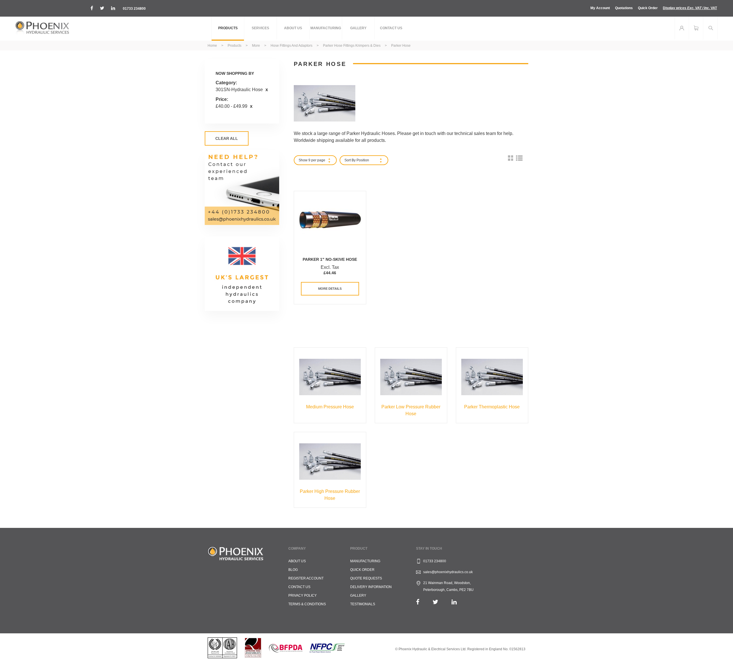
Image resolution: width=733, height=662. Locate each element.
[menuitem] (228, 29)
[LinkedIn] (454, 602)
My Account (600, 8)
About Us (297, 561)
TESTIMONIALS (362, 604)
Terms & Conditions (307, 604)
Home (213, 46)
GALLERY (358, 596)
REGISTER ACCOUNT (306, 578)
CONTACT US (299, 587)
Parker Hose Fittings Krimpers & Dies (352, 46)
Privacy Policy (302, 596)
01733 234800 (134, 9)
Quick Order (648, 8)
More (256, 46)
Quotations (624, 8)
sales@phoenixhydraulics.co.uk (448, 572)
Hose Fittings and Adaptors (292, 46)
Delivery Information (371, 587)
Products (235, 46)
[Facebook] (417, 602)
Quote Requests (366, 578)
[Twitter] (435, 602)
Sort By (350, 160)
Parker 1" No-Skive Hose (330, 259)
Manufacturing (365, 561)
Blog (293, 570)
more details (330, 288)
